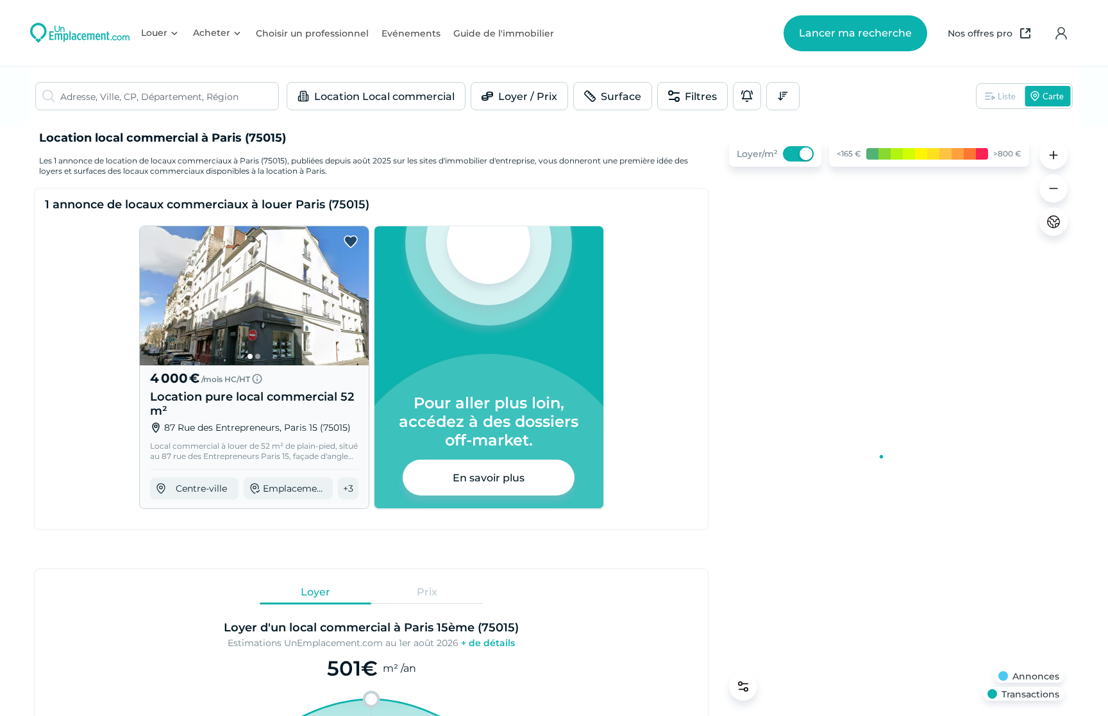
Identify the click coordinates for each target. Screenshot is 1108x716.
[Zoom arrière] (1053, 188)
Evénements (411, 33)
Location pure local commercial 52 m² (252, 404)
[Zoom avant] (1053, 155)
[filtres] (743, 686)
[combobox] (169, 96)
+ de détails (488, 643)
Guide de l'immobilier (503, 33)
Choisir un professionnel (312, 33)
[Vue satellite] (1053, 222)
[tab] (315, 591)
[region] (896, 421)
